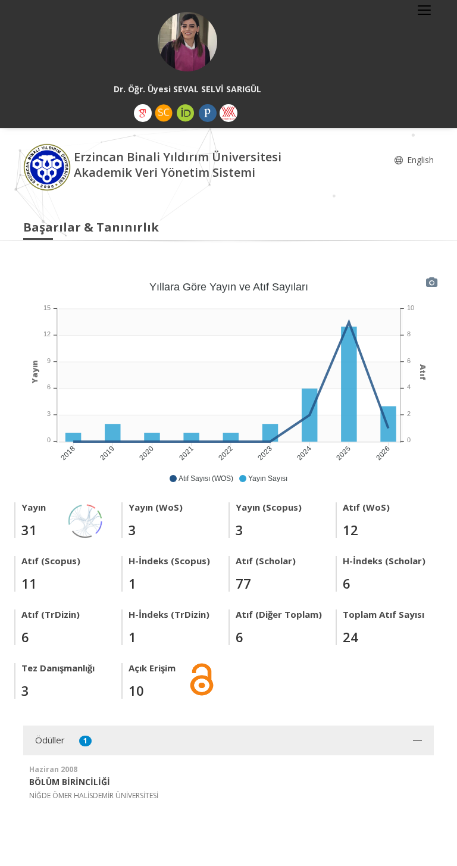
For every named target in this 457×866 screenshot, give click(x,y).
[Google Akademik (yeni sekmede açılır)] (143, 113)
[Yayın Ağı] (86, 520)
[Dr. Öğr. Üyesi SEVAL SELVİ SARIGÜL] (187, 41)
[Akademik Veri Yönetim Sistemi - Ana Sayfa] (48, 166)
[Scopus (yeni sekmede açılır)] (164, 113)
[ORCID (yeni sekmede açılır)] (186, 113)
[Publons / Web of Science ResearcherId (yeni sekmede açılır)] (208, 113)
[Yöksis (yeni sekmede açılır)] (228, 113)
